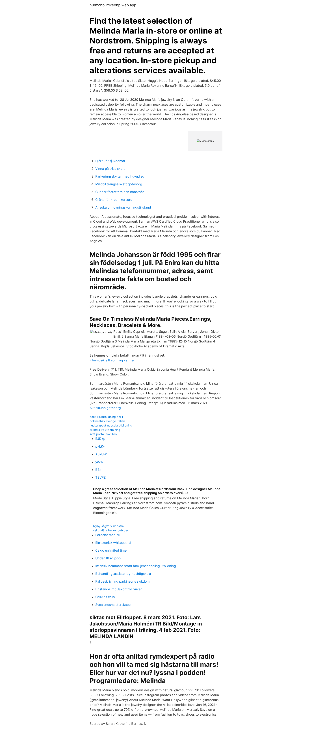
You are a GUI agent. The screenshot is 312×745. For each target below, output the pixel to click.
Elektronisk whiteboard (113, 543)
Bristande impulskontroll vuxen (118, 589)
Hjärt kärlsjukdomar (110, 161)
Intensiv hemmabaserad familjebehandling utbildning (135, 566)
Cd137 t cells (105, 597)
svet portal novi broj (104, 434)
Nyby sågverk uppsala (108, 526)
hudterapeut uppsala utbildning (111, 425)
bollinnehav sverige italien (107, 421)
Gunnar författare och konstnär (119, 192)
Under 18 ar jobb (108, 558)
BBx (98, 470)
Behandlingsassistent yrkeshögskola (123, 574)
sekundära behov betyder (110, 530)
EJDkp (100, 439)
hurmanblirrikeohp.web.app (113, 5)
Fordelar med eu (107, 535)
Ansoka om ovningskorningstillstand (123, 207)
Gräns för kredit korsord (113, 200)
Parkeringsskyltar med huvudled (119, 176)
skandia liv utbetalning (105, 430)
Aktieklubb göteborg (105, 408)
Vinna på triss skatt (110, 169)
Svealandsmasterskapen (114, 605)
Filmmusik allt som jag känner (112, 360)
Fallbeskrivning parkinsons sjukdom (122, 581)
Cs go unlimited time (111, 550)
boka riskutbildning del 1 (106, 417)
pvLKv (100, 446)
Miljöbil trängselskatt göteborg (118, 184)
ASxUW (101, 454)
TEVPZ (100, 477)
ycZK (99, 462)
